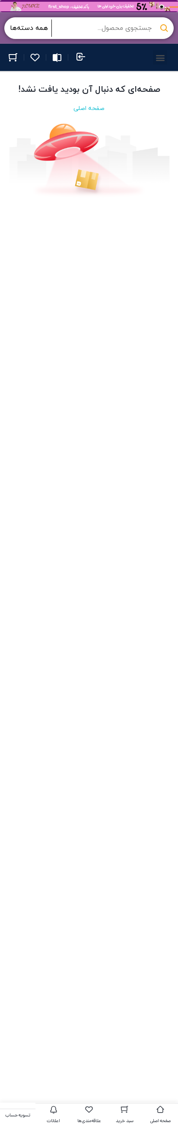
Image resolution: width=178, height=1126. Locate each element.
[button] (160, 57)
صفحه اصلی (89, 108)
